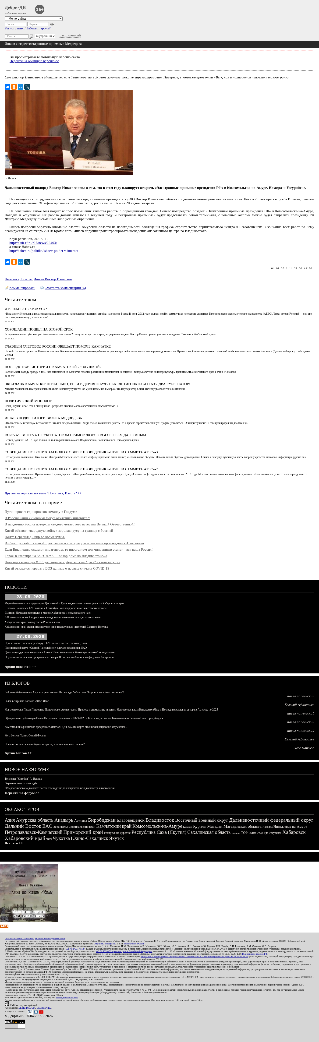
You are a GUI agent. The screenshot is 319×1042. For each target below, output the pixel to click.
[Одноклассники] (14, 87)
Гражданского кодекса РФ (254, 954)
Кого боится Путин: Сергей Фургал (25, 735)
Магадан (215, 826)
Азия (10, 820)
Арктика (80, 820)
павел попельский (300, 696)
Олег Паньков (304, 748)
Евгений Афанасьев (299, 705)
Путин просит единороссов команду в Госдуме (41, 512)
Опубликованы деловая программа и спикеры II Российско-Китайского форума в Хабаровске (59, 657)
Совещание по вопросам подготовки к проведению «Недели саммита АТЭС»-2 (81, 469)
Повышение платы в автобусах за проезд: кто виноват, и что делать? (45, 744)
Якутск (116, 838)
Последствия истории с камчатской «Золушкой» (53, 367)
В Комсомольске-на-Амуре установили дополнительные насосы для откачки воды (53, 617)
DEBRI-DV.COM (26, 1008)
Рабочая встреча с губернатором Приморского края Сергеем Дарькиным (75, 435)
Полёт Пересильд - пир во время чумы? (35, 537)
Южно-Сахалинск (89, 838)
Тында (252, 832)
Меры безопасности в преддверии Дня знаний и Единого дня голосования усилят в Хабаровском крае (64, 603)
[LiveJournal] (27, 87)
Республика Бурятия (117, 832)
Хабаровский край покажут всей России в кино (32, 622)
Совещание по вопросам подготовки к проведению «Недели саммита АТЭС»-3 (81, 452)
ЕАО (47, 826)
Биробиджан (102, 820)
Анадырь (63, 820)
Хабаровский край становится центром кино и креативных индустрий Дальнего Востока (56, 626)
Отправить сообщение (104, 943)
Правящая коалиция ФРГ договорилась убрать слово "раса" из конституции (62, 562)
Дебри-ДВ (15, 7)
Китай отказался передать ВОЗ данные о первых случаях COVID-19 (57, 568)
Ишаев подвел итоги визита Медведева (43, 418)
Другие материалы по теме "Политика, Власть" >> (43, 493)
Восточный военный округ (201, 820)
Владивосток (159, 820)
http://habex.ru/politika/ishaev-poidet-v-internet (43, 251)
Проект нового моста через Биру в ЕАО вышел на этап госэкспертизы (46, 643)
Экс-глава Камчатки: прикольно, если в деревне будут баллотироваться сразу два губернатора (98, 384)
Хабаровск (294, 832)
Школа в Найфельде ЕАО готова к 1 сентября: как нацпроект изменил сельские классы (55, 608)
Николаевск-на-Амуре (290, 826)
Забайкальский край (82, 826)
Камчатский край (113, 826)
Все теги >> (14, 843)
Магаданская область (242, 826)
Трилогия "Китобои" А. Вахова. (23, 778)
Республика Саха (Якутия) (158, 832)
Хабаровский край (25, 838)
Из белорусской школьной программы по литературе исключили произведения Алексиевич (74, 543)
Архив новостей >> (20, 667)
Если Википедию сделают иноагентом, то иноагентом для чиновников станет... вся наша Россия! (79, 549)
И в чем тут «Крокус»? (26, 309)
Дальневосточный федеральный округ (271, 820)
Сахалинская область (209, 832)
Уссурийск (275, 832)
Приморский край (83, 832)
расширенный (70, 35)
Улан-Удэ (262, 832)
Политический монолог (28, 401)
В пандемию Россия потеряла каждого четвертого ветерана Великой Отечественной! (70, 524)
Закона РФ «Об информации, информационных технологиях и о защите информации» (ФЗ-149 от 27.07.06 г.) (194, 956)
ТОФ (244, 832)
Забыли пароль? (38, 28)
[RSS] (4, 927)
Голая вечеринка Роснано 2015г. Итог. (27, 701)
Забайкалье (60, 826)
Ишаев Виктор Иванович (53, 279)
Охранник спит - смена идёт (21, 783)
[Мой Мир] (20, 87)
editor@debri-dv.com (134, 943)
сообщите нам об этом (67, 997)
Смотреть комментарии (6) (65, 288)
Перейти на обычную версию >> (34, 61)
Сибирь (236, 832)
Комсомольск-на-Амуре (157, 826)
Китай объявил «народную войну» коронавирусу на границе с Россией (59, 530)
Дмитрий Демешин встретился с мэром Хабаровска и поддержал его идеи (48, 612)
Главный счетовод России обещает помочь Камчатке (58, 346)
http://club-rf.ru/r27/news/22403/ (33, 243)
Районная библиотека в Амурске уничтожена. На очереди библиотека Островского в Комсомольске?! (64, 692)
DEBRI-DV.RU (44, 1008)
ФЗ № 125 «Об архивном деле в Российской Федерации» (124, 951)
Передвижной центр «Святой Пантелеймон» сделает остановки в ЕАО (46, 647)
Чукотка (61, 838)
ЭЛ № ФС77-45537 (75, 948)
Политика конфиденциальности (50, 938)
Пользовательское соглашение (19, 938)
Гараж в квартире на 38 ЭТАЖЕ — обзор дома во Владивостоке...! (56, 556)
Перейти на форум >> (22, 793)
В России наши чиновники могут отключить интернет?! (47, 518)
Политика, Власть (18, 279)
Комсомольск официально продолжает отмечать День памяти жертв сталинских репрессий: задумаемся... (66, 727)
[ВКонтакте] (7, 87)
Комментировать (22, 288)
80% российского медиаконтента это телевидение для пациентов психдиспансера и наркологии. (60, 788)
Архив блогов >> (18, 753)
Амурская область (34, 820)
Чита (49, 839)
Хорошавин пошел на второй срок (39, 329)
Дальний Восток (23, 826)
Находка (267, 826)
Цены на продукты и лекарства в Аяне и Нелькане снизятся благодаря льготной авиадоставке (59, 652)
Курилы (199, 826)
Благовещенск (131, 820)
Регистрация (14, 28)
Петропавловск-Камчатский (33, 832)
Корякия (187, 826)
